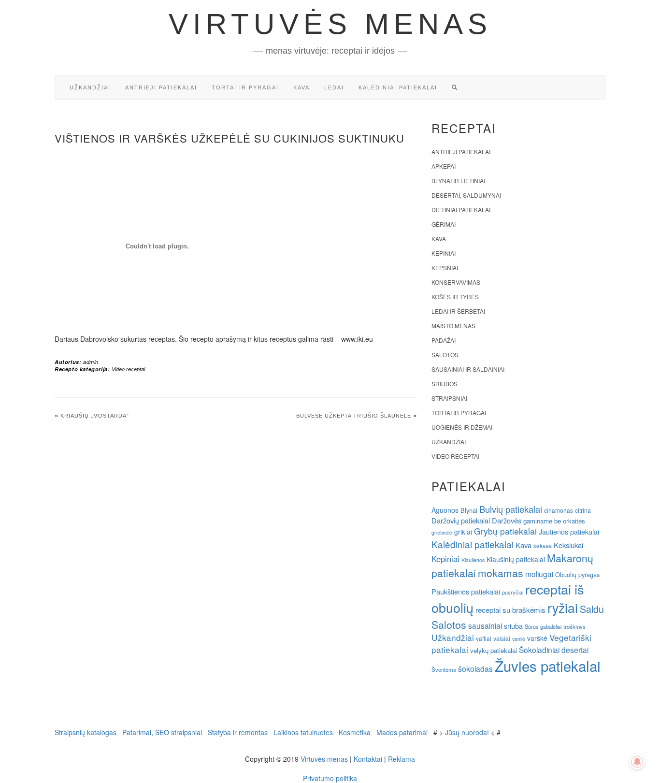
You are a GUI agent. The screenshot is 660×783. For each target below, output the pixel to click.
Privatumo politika (330, 778)
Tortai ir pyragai (245, 87)
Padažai (443, 340)
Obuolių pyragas (577, 574)
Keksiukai (568, 545)
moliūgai (539, 573)
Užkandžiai (90, 87)
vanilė (518, 638)
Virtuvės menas (330, 24)
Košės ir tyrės (455, 296)
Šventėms (443, 669)
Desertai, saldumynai (466, 195)
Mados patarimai (402, 732)
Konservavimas (455, 282)
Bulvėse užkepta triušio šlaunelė (353, 416)
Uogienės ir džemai (461, 427)
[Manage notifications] (637, 761)
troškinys (574, 626)
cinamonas (558, 510)
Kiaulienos (473, 560)
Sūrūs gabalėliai (543, 626)
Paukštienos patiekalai (465, 591)
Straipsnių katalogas (85, 732)
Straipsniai (449, 398)
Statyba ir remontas (238, 732)
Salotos (445, 354)
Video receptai (128, 369)
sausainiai (485, 625)
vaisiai (501, 638)
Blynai (468, 510)
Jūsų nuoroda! (467, 732)
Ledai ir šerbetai (458, 311)
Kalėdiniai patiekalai (398, 87)
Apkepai (443, 166)
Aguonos (445, 510)
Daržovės (506, 520)
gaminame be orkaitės (554, 520)
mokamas (500, 573)
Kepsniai (444, 267)
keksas (542, 545)
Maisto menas (453, 325)
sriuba (513, 626)
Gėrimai (443, 224)
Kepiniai (443, 253)
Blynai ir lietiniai (458, 180)
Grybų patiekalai (505, 531)
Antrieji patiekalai (161, 87)
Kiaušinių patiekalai (516, 559)
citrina (583, 510)
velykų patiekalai (493, 650)
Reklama (401, 759)
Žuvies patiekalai (548, 665)
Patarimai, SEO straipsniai (162, 732)
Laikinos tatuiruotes (303, 732)
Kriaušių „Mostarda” (94, 416)
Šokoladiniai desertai (553, 649)
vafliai (483, 638)
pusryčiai (512, 592)
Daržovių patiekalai (460, 520)
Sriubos (444, 383)
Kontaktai (368, 759)
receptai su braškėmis (510, 609)
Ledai (334, 87)
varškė (537, 638)
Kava (301, 87)
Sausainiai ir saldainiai (467, 369)
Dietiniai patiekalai (460, 209)
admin (91, 361)
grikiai (463, 531)
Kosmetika (355, 732)
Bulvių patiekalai (510, 509)
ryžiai (562, 607)
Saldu (592, 609)
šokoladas (475, 668)
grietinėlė (441, 532)
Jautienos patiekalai (569, 531)
